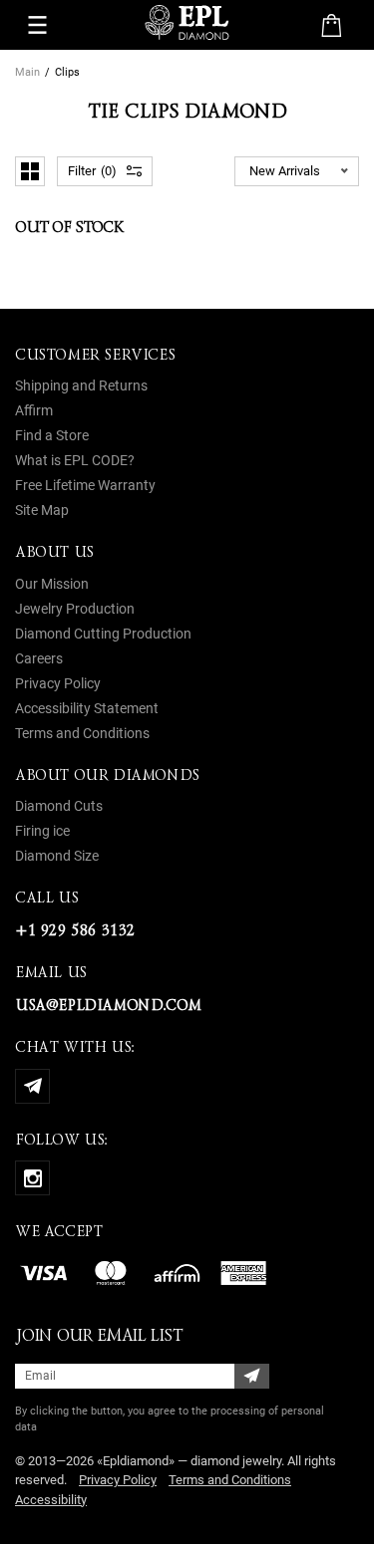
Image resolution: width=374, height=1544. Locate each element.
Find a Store (52, 435)
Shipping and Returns (81, 385)
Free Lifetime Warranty (85, 485)
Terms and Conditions (82, 733)
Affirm (34, 410)
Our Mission (52, 584)
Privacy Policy (58, 683)
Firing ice (42, 831)
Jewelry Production (75, 609)
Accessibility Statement (87, 708)
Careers (39, 658)
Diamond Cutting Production (103, 634)
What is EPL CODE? (75, 460)
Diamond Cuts (59, 806)
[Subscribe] (251, 1376)
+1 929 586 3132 (75, 930)
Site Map (42, 510)
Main (27, 72)
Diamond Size (57, 856)
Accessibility (51, 1499)
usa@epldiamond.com (108, 1005)
